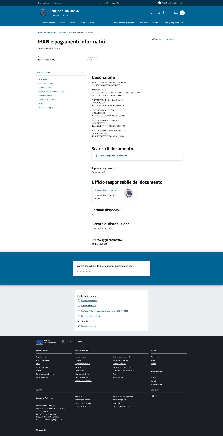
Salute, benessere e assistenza (123, 367)
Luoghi (153, 377)
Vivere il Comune (87, 22)
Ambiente (78, 360)
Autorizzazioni (79, 370)
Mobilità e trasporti (119, 363)
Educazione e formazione (83, 380)
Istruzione (144, 22)
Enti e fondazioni (42, 367)
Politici (38, 370)
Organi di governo (42, 357)
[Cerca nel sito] (182, 12)
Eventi (153, 381)
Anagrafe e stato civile (82, 363)
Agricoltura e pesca (81, 357)
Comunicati (155, 357)
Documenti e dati (42, 377)
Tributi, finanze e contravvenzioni (124, 370)
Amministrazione (48, 22)
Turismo (156, 22)
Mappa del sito (41, 430)
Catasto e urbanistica (82, 374)
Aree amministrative (43, 360)
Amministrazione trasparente (108, 3)
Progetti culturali (156, 384)
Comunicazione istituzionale (124, 22)
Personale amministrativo (45, 374)
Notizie (153, 363)
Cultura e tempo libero (82, 377)
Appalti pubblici (80, 367)
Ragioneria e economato (106, 190)
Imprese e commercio (120, 360)
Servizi (72, 22)
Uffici (38, 363)
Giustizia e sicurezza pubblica (122, 357)
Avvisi (153, 360)
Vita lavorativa (118, 377)
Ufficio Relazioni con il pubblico (46, 414)
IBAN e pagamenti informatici (113, 155)
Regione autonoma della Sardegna (50, 3)
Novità (62, 22)
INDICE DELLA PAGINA (43, 73)
